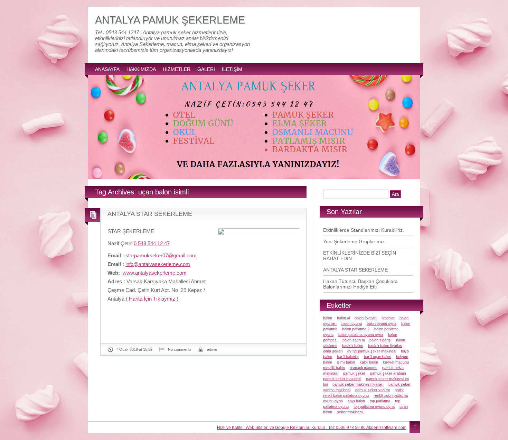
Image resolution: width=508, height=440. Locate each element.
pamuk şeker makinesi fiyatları (358, 384)
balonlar (388, 318)
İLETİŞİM (232, 69)
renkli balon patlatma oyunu (346, 395)
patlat (399, 390)
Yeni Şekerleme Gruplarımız (354, 241)
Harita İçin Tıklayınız (152, 299)
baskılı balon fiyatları (385, 345)
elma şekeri (332, 351)
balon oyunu (351, 323)
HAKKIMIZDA (141, 69)
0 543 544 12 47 (152, 243)
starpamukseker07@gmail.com (161, 255)
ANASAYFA (107, 69)
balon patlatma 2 (355, 329)
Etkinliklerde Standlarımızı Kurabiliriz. (363, 230)
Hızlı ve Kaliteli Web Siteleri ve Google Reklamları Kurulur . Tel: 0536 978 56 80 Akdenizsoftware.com (311, 427)
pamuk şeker (354, 373)
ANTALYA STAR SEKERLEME (149, 213)
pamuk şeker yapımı (372, 390)
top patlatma (380, 401)
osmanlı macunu (363, 368)
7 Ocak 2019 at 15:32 (134, 349)
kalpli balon (369, 362)
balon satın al (353, 340)
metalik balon (334, 368)
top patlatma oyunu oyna (374, 406)
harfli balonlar (348, 357)
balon (327, 318)
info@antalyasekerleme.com (157, 264)
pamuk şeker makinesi (342, 379)
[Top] (415, 427)
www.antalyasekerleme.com (155, 273)
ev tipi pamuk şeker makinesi (371, 351)
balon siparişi (380, 340)
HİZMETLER (176, 69)
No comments (179, 349)
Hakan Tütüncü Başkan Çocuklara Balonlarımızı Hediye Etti (360, 284)
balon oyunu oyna (381, 323)
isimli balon (346, 362)
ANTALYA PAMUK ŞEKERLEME (170, 20)
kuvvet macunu (396, 362)
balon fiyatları (366, 318)
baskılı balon (352, 345)
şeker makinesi (350, 412)
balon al (343, 318)
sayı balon (356, 401)
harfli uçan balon (377, 357)
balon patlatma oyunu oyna (360, 334)
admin (212, 349)
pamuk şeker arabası (388, 373)
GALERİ (206, 69)
